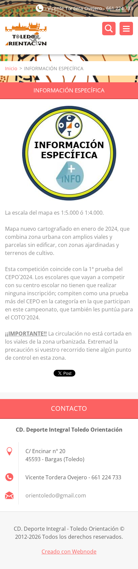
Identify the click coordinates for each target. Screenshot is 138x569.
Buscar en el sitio (109, 28)
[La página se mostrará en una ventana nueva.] (69, 153)
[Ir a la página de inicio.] (71, 35)
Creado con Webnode (69, 551)
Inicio (11, 68)
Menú (126, 28)
